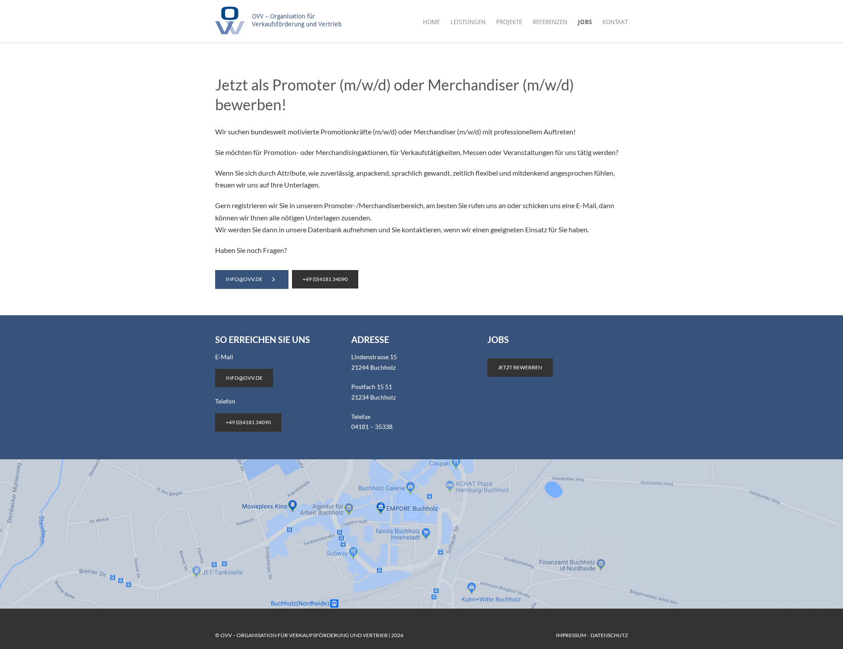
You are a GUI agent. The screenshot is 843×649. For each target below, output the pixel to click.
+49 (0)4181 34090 (325, 279)
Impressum (571, 635)
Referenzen (550, 21)
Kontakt (615, 21)
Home (431, 21)
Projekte (509, 21)
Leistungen (468, 21)
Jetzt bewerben (520, 367)
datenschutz (609, 635)
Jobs (585, 21)
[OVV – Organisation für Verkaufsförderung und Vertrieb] (282, 31)
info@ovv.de (244, 279)
